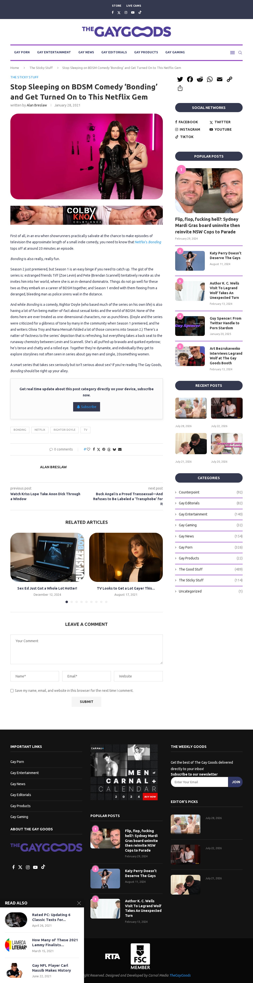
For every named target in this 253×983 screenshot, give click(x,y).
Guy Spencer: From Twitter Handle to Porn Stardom (225, 323)
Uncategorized (211, 591)
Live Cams (133, 5)
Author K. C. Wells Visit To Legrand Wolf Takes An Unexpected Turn (224, 290)
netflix (40, 429)
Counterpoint (211, 492)
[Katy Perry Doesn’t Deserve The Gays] (190, 261)
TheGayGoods (179, 975)
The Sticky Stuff (41, 67)
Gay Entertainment (54, 52)
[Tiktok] (140, 12)
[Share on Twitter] (98, 449)
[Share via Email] (120, 449)
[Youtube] (132, 12)
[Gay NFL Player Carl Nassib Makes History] (16, 970)
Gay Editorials (114, 52)
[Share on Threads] (109, 449)
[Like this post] (88, 449)
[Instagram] (126, 12)
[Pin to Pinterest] (103, 449)
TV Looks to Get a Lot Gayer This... (126, 588)
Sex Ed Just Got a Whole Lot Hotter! (47, 588)
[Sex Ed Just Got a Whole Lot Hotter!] (47, 557)
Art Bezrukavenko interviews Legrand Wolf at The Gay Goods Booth (226, 356)
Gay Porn (22, 52)
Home (14, 67)
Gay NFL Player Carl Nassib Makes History (51, 967)
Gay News (86, 52)
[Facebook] (112, 12)
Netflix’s (148, 242)
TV (85, 429)
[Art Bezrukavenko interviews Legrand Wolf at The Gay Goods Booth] (190, 356)
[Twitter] (119, 12)
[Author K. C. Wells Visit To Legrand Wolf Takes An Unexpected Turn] (190, 291)
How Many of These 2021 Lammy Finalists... (55, 942)
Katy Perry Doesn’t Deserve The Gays (225, 255)
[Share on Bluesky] (114, 449)
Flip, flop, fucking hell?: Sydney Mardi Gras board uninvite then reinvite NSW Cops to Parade (207, 225)
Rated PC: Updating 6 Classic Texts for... (51, 917)
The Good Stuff (211, 569)
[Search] (240, 52)
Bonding (20, 429)
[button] (17, 567)
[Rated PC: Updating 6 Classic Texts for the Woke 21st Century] (16, 919)
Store (116, 5)
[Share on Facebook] (94, 449)
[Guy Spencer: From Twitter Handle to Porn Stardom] (190, 326)
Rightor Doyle (64, 429)
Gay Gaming (175, 52)
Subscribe (88, 407)
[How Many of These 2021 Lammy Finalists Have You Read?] (16, 945)
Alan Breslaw (37, 105)
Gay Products (146, 52)
